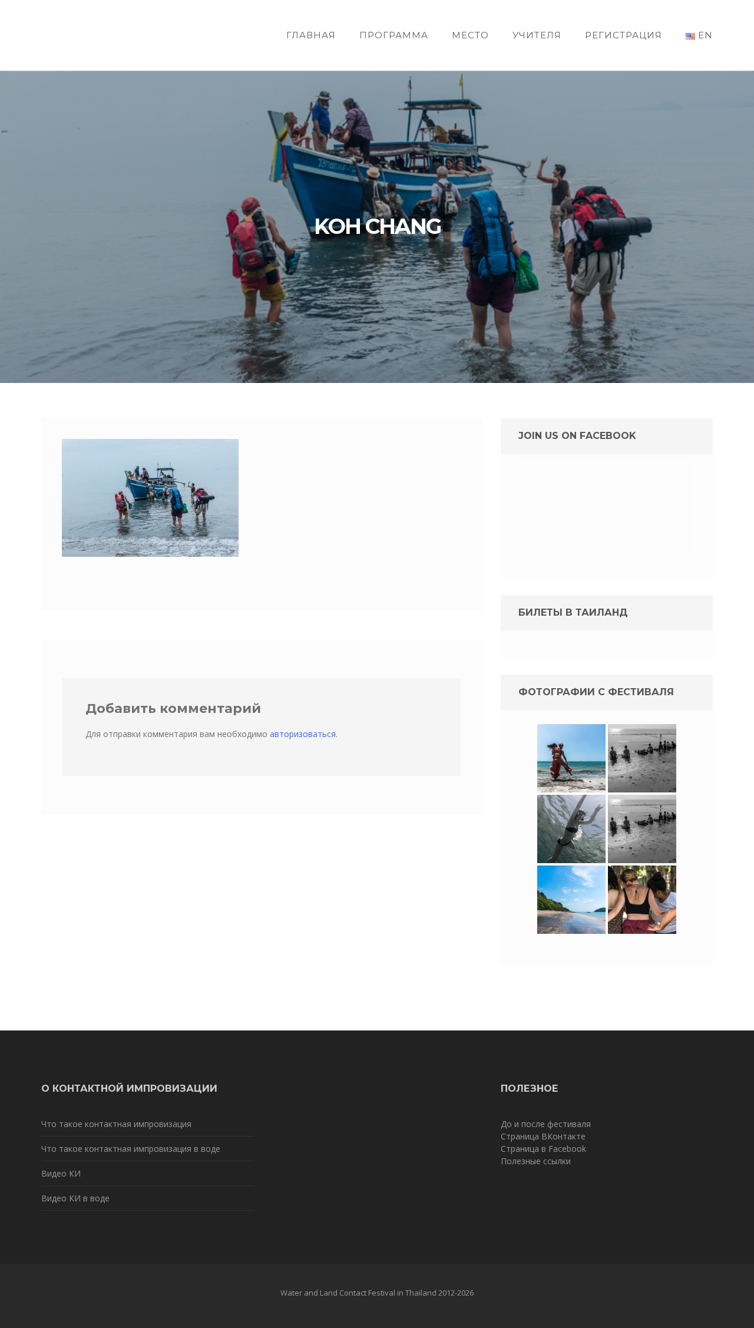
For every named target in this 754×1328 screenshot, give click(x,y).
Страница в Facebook (543, 1148)
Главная (311, 35)
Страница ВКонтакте (543, 1136)
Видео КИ (61, 1173)
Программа (393, 35)
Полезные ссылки (536, 1161)
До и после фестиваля (546, 1123)
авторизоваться (303, 733)
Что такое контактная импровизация (116, 1123)
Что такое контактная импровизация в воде (130, 1148)
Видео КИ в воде (75, 1198)
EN (704, 35)
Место (470, 35)
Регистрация (623, 35)
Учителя (536, 35)
